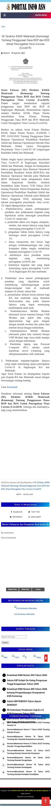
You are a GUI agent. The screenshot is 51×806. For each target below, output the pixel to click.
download (12, 387)
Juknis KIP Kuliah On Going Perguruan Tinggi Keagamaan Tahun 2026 (27, 682)
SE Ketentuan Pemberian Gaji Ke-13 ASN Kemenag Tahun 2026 (25, 712)
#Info (18, 494)
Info (3, 27)
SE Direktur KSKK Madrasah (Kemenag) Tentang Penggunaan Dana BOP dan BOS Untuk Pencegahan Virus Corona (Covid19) (25, 486)
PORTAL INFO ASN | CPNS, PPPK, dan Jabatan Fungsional (30, 790)
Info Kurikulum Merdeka (24, 614)
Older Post (25, 589)
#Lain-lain (28, 494)
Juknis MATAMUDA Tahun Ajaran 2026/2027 (24, 703)
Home (38, 589)
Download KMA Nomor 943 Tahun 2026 (27, 675)
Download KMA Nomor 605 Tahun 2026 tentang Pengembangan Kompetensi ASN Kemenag (27, 692)
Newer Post (12, 589)
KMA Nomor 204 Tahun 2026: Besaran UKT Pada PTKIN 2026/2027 (26, 720)
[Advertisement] (25, 444)
